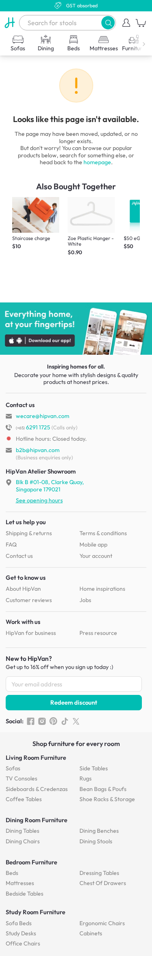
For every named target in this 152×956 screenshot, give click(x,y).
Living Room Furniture (36, 757)
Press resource (98, 633)
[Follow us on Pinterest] (53, 721)
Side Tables (93, 768)
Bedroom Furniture (31, 862)
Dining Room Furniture (36, 820)
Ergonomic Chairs (102, 923)
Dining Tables (22, 830)
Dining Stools (95, 841)
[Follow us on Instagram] (42, 721)
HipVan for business (31, 633)
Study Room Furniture (35, 912)
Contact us (19, 555)
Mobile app (93, 544)
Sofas (13, 768)
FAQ (11, 544)
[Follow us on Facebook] (30, 721)
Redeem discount (73, 702)
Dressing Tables (99, 873)
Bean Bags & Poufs (102, 789)
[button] (108, 22)
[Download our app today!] (76, 328)
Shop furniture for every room (76, 744)
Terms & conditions (103, 533)
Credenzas (37, 789)
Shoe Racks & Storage (107, 799)
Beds (12, 873)
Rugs (85, 778)
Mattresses (20, 883)
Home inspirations (102, 588)
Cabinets (90, 933)
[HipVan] (9, 22)
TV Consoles (21, 778)
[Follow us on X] (76, 721)
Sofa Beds (19, 923)
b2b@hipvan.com (38, 450)
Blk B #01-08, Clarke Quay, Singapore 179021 (50, 485)
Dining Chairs (23, 841)
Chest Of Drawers (102, 883)
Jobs (85, 600)
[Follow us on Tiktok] (64, 721)
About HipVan (23, 588)
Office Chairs (23, 943)
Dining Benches (99, 830)
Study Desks (21, 933)
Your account (95, 555)
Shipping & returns (29, 533)
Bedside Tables (24, 893)
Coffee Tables (24, 799)
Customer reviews (29, 600)
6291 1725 (33, 427)
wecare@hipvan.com (42, 416)
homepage (97, 162)
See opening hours (39, 500)
